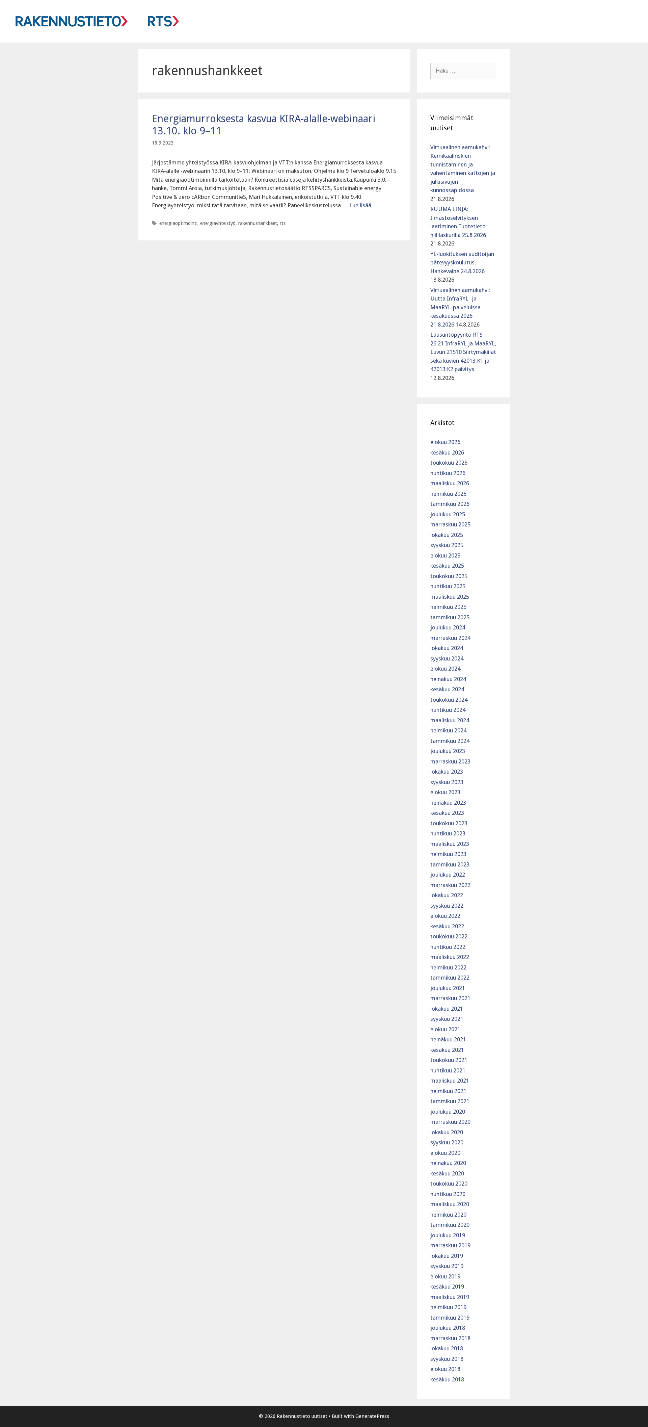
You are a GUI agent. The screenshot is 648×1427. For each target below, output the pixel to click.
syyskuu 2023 (446, 782)
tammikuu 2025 (449, 617)
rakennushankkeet (257, 223)
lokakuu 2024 (446, 648)
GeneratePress (372, 1416)
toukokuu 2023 (448, 823)
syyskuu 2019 (446, 1266)
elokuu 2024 (445, 668)
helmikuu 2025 (448, 606)
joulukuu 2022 (447, 874)
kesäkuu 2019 (447, 1286)
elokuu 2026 (445, 442)
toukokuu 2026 (448, 462)
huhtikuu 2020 (447, 1194)
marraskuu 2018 (450, 1338)
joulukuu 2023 (447, 751)
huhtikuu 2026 (447, 473)
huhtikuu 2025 (447, 586)
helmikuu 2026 (448, 493)
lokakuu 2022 (446, 895)
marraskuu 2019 (450, 1245)
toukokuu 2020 (448, 1183)
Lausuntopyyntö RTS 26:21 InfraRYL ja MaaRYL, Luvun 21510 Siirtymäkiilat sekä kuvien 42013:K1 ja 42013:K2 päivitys (463, 351)
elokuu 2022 (445, 915)
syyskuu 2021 (446, 1018)
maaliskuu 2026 (449, 483)
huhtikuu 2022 (447, 946)
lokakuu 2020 (446, 1132)
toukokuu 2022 (448, 936)
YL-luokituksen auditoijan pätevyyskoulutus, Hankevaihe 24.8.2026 (462, 263)
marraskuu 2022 (450, 885)
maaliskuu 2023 (449, 843)
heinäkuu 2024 (448, 679)
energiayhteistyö (218, 223)
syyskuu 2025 (446, 545)
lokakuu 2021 (446, 1008)
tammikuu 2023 (449, 864)
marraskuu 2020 (450, 1121)
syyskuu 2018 (446, 1358)
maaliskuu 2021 (449, 1080)
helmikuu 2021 (448, 1091)
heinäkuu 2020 (448, 1163)
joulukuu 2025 (447, 514)
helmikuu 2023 (448, 854)
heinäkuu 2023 (448, 802)
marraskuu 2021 (450, 998)
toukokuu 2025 (448, 576)
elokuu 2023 (445, 792)
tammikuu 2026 (449, 503)
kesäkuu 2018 (447, 1379)
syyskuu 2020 (446, 1142)
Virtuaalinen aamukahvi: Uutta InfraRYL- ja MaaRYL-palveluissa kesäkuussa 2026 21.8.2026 (460, 307)
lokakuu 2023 (446, 771)
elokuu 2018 (445, 1369)
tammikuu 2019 (449, 1317)
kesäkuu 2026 (447, 452)
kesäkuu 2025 (447, 565)
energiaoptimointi (178, 223)
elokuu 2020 (445, 1152)
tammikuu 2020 (449, 1224)
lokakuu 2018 (446, 1348)
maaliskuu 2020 (449, 1204)
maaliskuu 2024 (449, 720)
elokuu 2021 (445, 1029)
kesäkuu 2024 (447, 689)
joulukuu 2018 (447, 1327)
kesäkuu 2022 (447, 926)
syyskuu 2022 (446, 905)
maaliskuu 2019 (449, 1297)
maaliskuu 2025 (449, 596)
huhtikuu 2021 (447, 1070)
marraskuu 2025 (450, 524)
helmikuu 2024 (448, 730)
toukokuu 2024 (448, 699)
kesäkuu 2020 (447, 1173)
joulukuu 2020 (447, 1111)
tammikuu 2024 (449, 740)
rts (283, 223)
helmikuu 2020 (448, 1214)
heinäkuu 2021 (448, 1039)
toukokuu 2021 (448, 1060)
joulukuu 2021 (447, 988)
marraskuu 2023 (450, 761)
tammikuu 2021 (449, 1101)
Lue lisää (360, 205)
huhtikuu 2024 (447, 709)
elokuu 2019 (445, 1276)
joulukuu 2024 (447, 627)
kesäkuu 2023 (447, 812)
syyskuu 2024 (446, 658)
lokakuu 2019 (446, 1255)
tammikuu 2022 (449, 977)
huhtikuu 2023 (447, 833)
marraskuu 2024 (450, 637)
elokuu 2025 (445, 555)
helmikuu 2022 (448, 967)
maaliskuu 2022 (449, 957)
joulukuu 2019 (447, 1235)
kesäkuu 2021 (447, 1049)
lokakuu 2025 (446, 534)
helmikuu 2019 (448, 1307)
